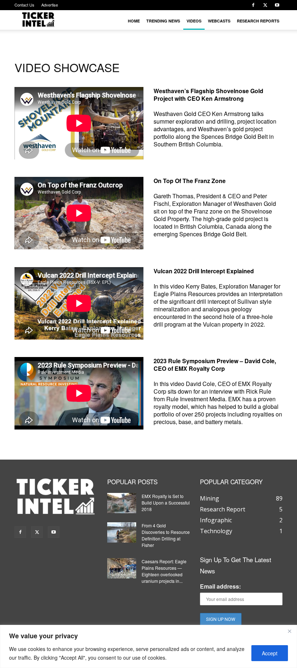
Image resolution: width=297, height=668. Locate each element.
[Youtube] (277, 5)
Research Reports (258, 21)
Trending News (163, 21)
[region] (148, 646)
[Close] (289, 631)
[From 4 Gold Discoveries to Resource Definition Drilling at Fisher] (121, 532)
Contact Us (24, 5)
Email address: (220, 586)
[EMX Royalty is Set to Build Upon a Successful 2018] (121, 503)
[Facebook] (253, 5)
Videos (194, 21)
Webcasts (219, 21)
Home (134, 21)
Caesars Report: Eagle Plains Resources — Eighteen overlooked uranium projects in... (164, 571)
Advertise (49, 5)
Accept (269, 653)
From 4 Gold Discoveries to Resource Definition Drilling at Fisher (166, 535)
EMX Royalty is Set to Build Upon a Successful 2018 (166, 502)
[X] (265, 5)
